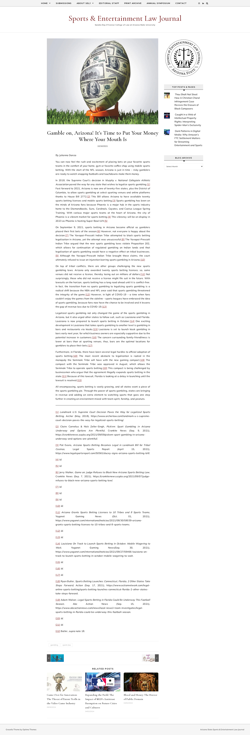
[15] (95, 329)
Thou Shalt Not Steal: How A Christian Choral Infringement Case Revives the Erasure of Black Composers (187, 101)
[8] (123, 239)
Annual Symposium (158, 3)
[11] (142, 274)
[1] (148, 184)
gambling (54, 645)
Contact (181, 3)
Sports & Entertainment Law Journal (125, 18)
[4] (109, 216)
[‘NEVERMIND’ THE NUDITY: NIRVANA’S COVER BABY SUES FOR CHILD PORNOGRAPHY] (53, 658)
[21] (64, 376)
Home (44, 3)
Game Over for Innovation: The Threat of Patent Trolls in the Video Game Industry (63, 699)
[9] (57, 255)
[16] (94, 337)
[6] (98, 231)
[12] (88, 294)
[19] (142, 360)
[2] (88, 196)
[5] (105, 220)
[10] (142, 259)
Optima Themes (29, 729)
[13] (104, 306)
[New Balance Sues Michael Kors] (152, 658)
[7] (66, 235)
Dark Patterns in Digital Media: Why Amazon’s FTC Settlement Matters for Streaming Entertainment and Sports (188, 138)
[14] (132, 321)
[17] (90, 345)
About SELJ (84, 3)
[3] (113, 200)
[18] (75, 355)
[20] (105, 368)
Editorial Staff (109, 3)
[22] (79, 380)
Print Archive (132, 3)
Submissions (63, 3)
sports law (66, 645)
